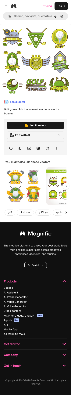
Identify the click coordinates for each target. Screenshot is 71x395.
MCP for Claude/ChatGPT (23, 315)
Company (11, 355)
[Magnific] (35, 234)
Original (24, 32)
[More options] (56, 148)
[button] (35, 265)
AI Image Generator (15, 297)
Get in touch (12, 366)
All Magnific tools (14, 334)
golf (10, 212)
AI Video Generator (15, 301)
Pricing (47, 6)
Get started (12, 344)
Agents (11, 320)
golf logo (43, 212)
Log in (61, 6)
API (6, 325)
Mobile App (10, 329)
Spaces (8, 287)
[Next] (66, 186)
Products (10, 281)
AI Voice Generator (15, 306)
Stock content (12, 311)
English (35, 265)
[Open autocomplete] (8, 16)
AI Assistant (11, 292)
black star (25, 212)
